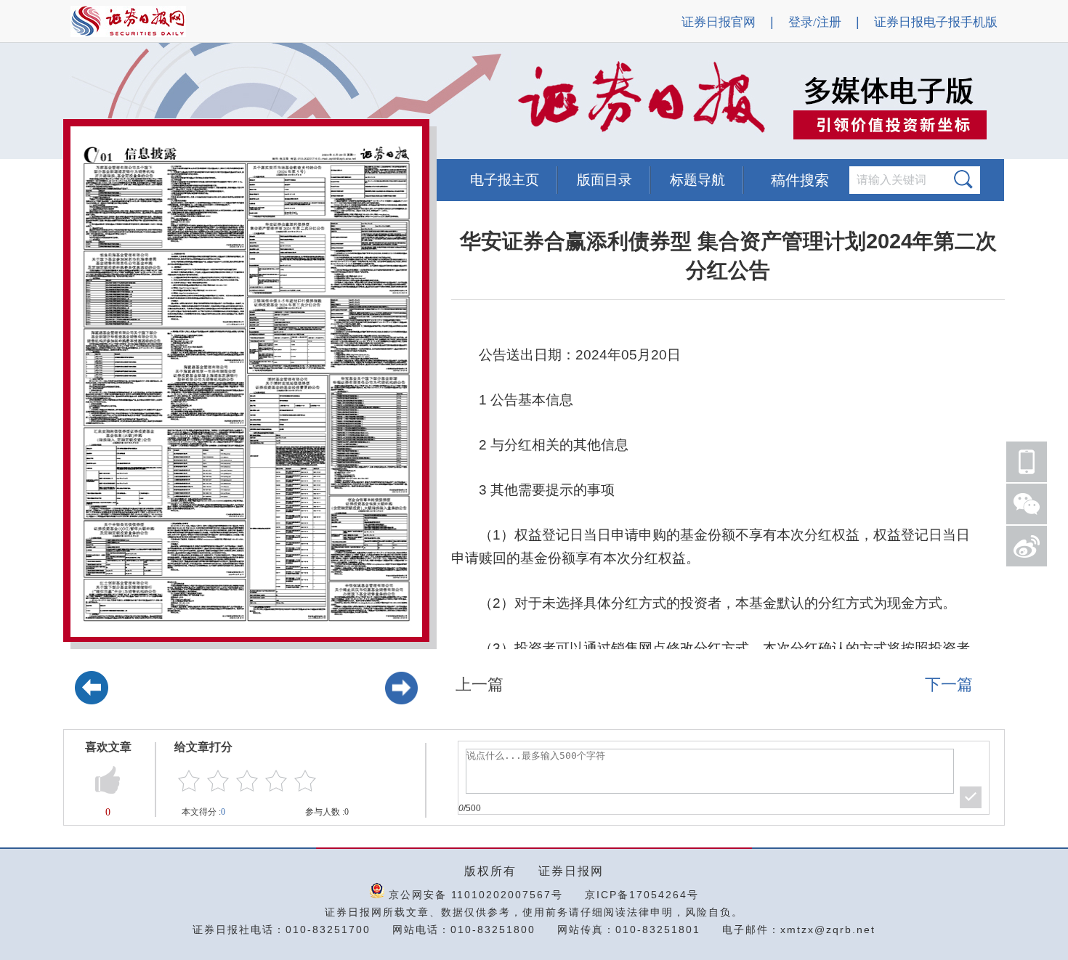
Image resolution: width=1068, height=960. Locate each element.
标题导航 (697, 179)
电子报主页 (504, 179)
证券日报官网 (718, 22)
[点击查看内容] (245, 101)
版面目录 (604, 179)
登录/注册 (814, 22)
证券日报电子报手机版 (936, 22)
